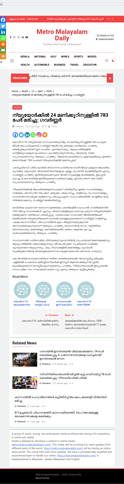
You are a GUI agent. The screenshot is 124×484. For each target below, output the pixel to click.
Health (25, 64)
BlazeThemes (42, 478)
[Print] (3, 44)
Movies (92, 56)
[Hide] (1, 62)
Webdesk (20, 126)
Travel (74, 64)
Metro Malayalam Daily (62, 35)
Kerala (25, 56)
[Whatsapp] (33, 134)
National (40, 56)
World (65, 56)
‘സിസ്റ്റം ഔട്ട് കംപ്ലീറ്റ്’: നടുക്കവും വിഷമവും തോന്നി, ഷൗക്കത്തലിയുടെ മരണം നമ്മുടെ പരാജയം (62, 76)
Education (89, 64)
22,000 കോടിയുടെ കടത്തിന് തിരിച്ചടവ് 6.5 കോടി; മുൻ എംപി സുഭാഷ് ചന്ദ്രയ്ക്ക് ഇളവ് (75, 19)
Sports (78, 56)
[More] (44, 134)
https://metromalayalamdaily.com (31, 444)
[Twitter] (21, 134)
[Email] (3, 50)
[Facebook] (15, 134)
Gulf (54, 56)
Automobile (41, 64)
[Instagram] (39, 134)
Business (59, 64)
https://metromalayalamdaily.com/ (63, 448)
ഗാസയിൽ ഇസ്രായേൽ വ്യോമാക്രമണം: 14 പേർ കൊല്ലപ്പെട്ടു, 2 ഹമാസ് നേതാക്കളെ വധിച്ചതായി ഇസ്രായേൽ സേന (71, 355)
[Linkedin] (27, 134)
